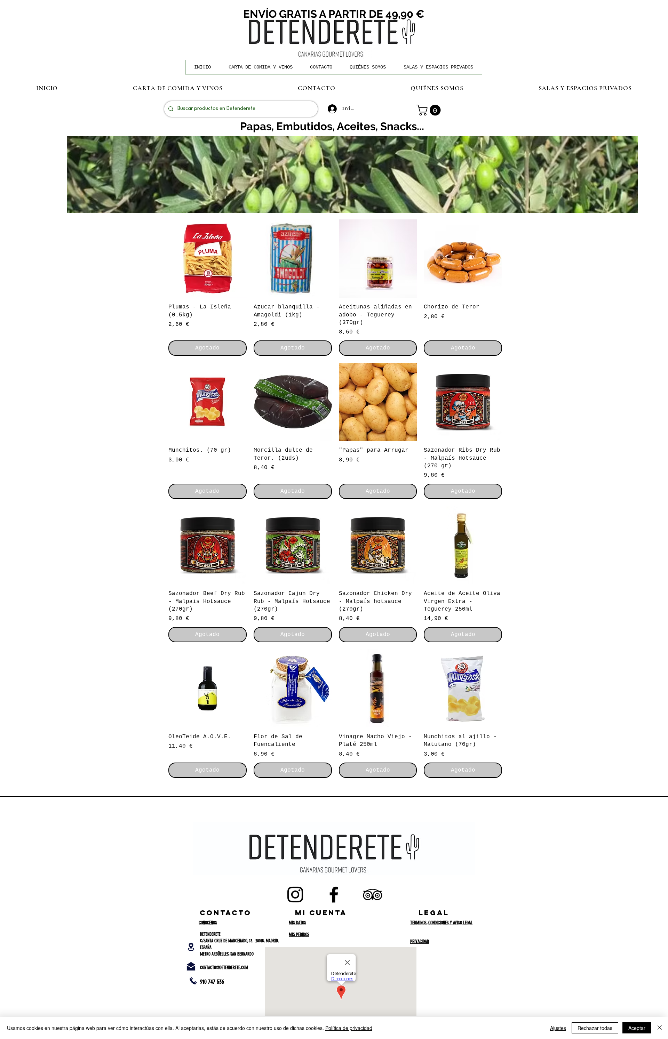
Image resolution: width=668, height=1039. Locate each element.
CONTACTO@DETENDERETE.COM (224, 967)
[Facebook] (333, 894)
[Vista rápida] (207, 258)
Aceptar (636, 1027)
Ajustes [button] (558, 1027)
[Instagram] (295, 894)
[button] (429, 110)
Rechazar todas (595, 1027)
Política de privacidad (348, 1027)
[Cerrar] (659, 1027)
